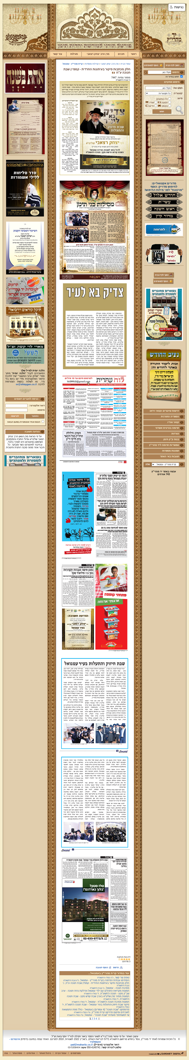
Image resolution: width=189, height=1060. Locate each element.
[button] (176, 7)
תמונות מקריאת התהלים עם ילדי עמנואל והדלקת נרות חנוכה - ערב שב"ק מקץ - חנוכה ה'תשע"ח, (95, 992)
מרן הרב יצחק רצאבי (98, 54)
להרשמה (15, 416)
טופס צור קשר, (113, 977)
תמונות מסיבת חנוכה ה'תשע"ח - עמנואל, (100, 1001)
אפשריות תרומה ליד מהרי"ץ (164, 445)
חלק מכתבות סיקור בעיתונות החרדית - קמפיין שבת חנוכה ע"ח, (96, 984)
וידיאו (151, 106)
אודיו (152, 102)
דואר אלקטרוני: (37, 405)
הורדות (175, 433)
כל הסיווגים (162, 99)
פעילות (74, 54)
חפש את (178, 88)
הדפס (116, 967)
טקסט (165, 106)
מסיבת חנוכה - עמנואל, (109, 988)
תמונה (164, 102)
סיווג (180, 98)
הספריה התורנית (170, 416)
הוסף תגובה (102, 967)
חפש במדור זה (172, 76)
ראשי (133, 54)
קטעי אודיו (173, 422)
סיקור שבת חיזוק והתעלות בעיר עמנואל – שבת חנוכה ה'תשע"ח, (95, 1005)
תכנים (121, 54)
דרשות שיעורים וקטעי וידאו (164, 410)
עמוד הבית (125, 64)
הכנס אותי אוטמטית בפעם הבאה (23, 422)
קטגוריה (178, 93)
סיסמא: (41, 410)
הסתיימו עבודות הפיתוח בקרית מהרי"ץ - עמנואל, (96, 980)
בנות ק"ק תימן (171, 439)
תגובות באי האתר (169, 456)
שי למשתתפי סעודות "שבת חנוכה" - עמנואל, (98, 1015)
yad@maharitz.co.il (82, 1044)
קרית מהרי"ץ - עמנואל (73, 64)
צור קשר (57, 54)
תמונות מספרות (170, 450)
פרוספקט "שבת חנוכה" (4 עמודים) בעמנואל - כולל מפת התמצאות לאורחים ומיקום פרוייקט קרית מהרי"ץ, (95, 1011)
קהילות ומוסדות (92, 64)
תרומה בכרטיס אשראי (167, 428)
